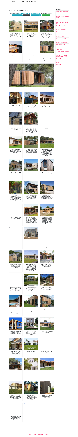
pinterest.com (15, 425)
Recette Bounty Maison (60, 47)
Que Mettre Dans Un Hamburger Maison (62, 17)
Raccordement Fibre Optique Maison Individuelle (61, 39)
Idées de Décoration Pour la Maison (22, 1)
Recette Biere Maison (60, 36)
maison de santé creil (46, 15)
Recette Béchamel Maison (61, 29)
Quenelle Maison (59, 31)
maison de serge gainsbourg (34, 13)
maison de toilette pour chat (46, 13)
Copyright (47, 434)
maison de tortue (26, 15)
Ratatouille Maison (59, 58)
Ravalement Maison (60, 19)
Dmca (30, 434)
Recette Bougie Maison (60, 34)
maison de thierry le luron (17, 15)
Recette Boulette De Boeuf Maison (61, 26)
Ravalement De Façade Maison (62, 11)
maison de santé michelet (23, 13)
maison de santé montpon (36, 15)
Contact (34, 434)
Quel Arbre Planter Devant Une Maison (62, 61)
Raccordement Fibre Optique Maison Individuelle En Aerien (61, 56)
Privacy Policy (40, 434)
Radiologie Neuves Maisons (61, 64)
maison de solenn (14, 13)
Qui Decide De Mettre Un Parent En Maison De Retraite (62, 52)
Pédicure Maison (59, 49)
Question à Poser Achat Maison (62, 42)
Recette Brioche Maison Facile (62, 14)
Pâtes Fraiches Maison (60, 44)
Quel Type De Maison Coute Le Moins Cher (62, 23)
